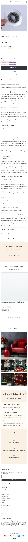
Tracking (3, 500)
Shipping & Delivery (5, 498)
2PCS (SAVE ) (5, 62)
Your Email (5, 476)
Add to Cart (14, 68)
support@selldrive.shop (6, 489)
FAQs (2, 502)
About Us (3, 510)
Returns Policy (4, 496)
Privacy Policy (4, 514)
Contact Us (3, 512)
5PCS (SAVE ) (5, 64)
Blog (2, 508)
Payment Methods (5, 494)
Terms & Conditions (5, 516)
